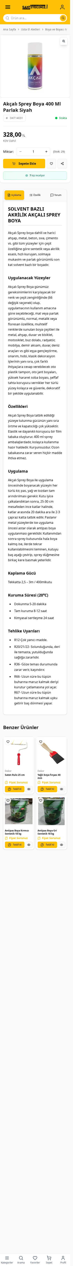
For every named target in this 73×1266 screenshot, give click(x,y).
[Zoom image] (64, 41)
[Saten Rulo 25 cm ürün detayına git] (19, 752)
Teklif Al (17, 789)
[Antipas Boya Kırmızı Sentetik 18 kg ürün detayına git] (19, 811)
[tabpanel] (35, 458)
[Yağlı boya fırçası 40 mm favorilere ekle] (41, 741)
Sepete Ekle (27, 163)
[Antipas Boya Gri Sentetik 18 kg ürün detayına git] (51, 811)
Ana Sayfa (9, 29)
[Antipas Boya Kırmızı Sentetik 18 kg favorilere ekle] (8, 800)
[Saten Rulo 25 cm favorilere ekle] (8, 741)
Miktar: (8, 151)
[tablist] (35, 195)
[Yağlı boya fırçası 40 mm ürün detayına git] (51, 752)
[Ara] (63, 18)
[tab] (14, 195)
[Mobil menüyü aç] (7, 7)
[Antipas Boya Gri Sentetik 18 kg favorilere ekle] (41, 800)
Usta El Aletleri (30, 29)
